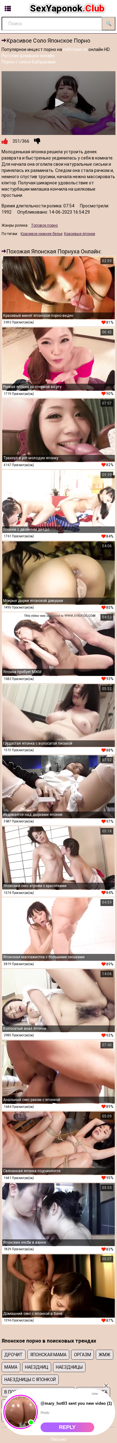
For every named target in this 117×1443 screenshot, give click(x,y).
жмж (104, 1354)
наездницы (69, 1367)
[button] (59, 102)
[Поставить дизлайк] (37, 141)
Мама (10, 1367)
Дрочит (13, 1354)
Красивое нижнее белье (41, 234)
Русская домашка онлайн (28, 55)
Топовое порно (44, 225)
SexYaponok (67, 8)
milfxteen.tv (75, 49)
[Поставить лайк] (5, 141)
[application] (58, 103)
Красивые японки (79, 234)
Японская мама (48, 1354)
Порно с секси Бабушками (29, 61)
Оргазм (82, 1354)
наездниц (36, 1367)
